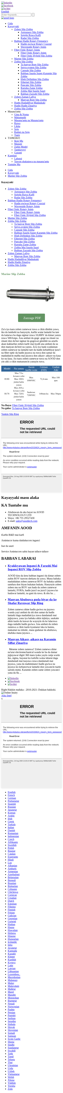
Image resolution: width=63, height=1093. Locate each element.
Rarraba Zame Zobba (31, 88)
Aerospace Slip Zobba (32, 32)
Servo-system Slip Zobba (33, 67)
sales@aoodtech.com (26, 521)
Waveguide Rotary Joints (33, 47)
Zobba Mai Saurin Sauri (33, 91)
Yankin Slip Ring (10, 414)
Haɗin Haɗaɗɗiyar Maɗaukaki (29, 102)
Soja (16, 129)
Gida (10, 23)
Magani (18, 143)
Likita (17, 126)
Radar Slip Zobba (30, 38)
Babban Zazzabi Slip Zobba (35, 94)
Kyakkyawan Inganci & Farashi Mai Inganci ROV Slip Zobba (32, 567)
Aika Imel (6, 695)
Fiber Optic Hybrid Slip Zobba (36, 55)
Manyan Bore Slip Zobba (34, 99)
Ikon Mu (18, 141)
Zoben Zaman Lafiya (25, 96)
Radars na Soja (22, 132)
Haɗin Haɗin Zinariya (25, 105)
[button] (31, 318)
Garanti (18, 152)
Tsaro (17, 135)
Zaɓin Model (20, 146)
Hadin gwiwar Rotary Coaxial (36, 44)
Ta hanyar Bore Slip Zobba (34, 64)
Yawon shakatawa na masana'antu (31, 161)
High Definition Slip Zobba (35, 79)
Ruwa (17, 123)
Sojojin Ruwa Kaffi (31, 35)
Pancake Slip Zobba (31, 85)
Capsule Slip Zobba (31, 70)
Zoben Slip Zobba (23, 29)
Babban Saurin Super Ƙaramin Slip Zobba (36, 232)
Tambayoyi (20, 149)
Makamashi (20, 117)
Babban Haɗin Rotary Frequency (31, 41)
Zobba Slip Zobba (23, 61)
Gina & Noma (21, 114)
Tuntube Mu (14, 164)
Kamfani (12, 155)
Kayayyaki (13, 26)
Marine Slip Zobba (23, 58)
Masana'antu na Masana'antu (28, 120)
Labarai (18, 158)
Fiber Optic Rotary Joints (27, 49)
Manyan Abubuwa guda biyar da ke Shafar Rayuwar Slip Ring (32, 601)
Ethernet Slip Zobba (31, 82)
